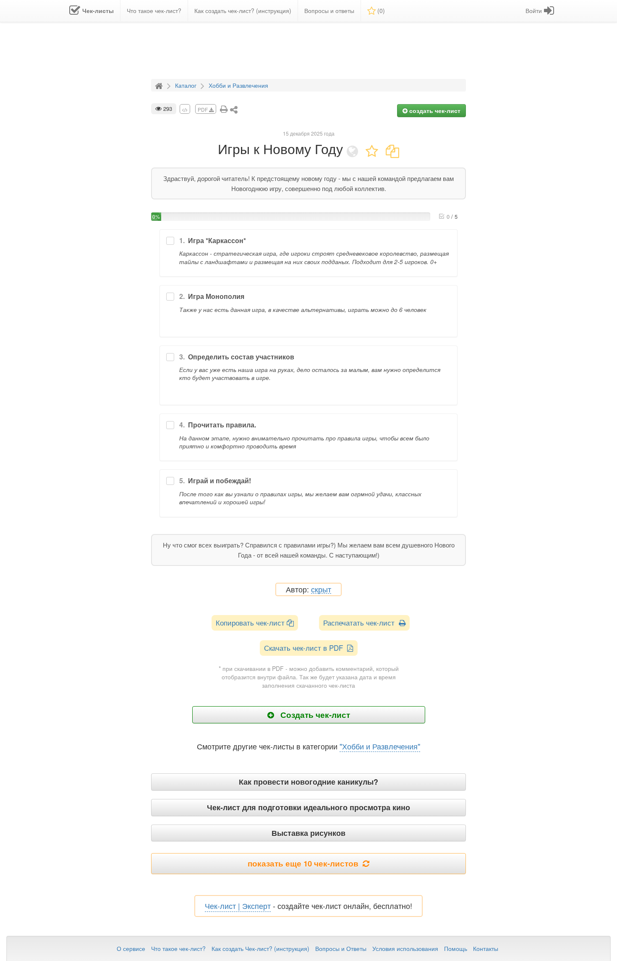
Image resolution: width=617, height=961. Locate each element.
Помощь (455, 948)
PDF (203, 109)
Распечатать (361, 622)
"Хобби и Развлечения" (380, 746)
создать (434, 110)
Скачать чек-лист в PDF (305, 647)
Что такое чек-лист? (178, 948)
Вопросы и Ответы (340, 948)
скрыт (321, 589)
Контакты (485, 948)
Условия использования (405, 948)
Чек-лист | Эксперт (238, 905)
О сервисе (131, 948)
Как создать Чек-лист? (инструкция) (260, 948)
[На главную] (160, 85)
